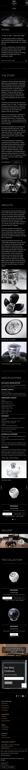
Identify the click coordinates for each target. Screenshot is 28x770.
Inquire (14, 634)
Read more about (8, 60)
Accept (4, 767)
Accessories (4, 710)
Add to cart (18, 514)
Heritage (3, 716)
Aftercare (3, 735)
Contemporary (5, 705)
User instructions (5, 737)
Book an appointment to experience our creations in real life (14, 650)
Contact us (17, 162)
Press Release (5, 727)
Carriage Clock (5, 708)
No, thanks (11, 767)
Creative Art (4, 703)
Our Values (4, 718)
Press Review (4, 729)
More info (4, 763)
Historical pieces (5, 720)
